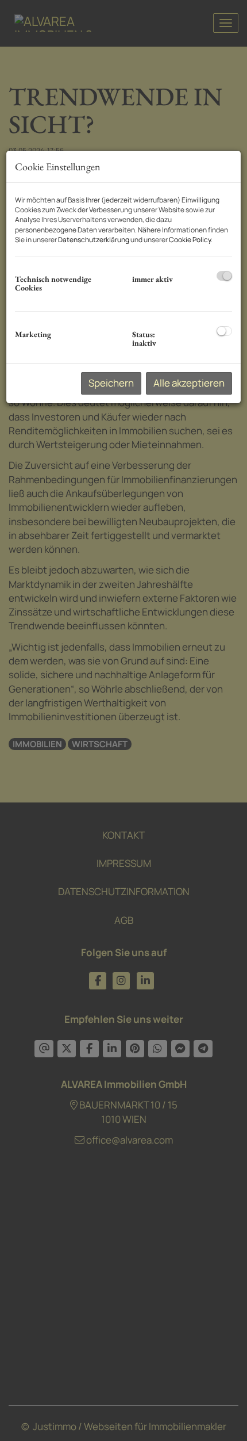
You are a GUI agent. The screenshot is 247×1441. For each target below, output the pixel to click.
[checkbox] (224, 276)
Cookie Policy (190, 239)
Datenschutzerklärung (93, 239)
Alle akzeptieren (189, 382)
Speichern (111, 382)
